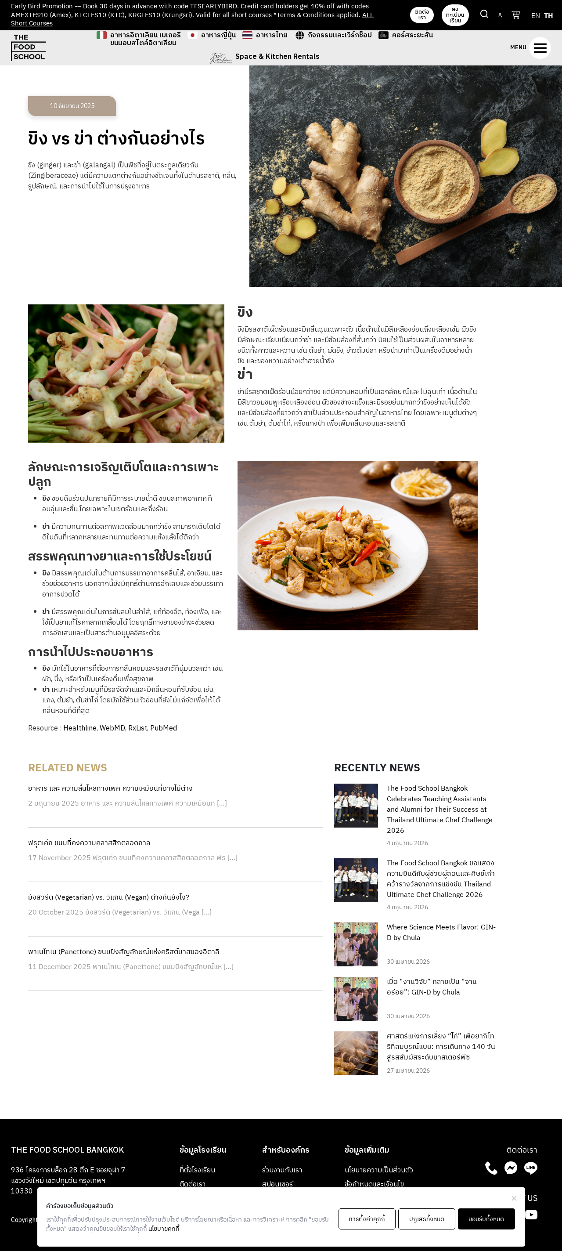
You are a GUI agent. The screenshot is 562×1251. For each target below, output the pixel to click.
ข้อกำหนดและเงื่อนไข (374, 1184)
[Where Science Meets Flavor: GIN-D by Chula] (356, 944)
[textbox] (358, 434)
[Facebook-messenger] (511, 1168)
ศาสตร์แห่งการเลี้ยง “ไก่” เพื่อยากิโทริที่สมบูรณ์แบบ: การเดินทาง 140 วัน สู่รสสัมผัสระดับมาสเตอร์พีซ (441, 1047)
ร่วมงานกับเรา (282, 1170)
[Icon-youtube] (531, 1214)
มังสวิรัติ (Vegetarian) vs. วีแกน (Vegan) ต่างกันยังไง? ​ (109, 898)
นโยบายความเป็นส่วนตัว (379, 1170)
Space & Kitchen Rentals (277, 58)
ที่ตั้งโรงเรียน (197, 1170)
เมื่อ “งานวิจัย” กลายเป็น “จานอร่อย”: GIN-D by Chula (432, 987)
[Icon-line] (530, 1168)
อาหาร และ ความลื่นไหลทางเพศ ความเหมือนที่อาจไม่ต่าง (110, 789)
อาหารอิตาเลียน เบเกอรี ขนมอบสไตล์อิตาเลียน (145, 40)
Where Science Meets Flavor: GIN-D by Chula (441, 933)
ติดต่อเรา (192, 1184)
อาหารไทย (272, 36)
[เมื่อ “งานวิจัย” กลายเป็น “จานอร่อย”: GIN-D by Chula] (356, 999)
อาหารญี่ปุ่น (218, 36)
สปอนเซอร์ (277, 1184)
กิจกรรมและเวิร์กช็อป (340, 36)
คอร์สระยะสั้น (412, 36)
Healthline (80, 728)
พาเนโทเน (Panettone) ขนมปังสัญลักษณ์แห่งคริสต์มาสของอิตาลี (123, 952)
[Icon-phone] (491, 1168)
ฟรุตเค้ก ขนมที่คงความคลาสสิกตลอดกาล (89, 843)
